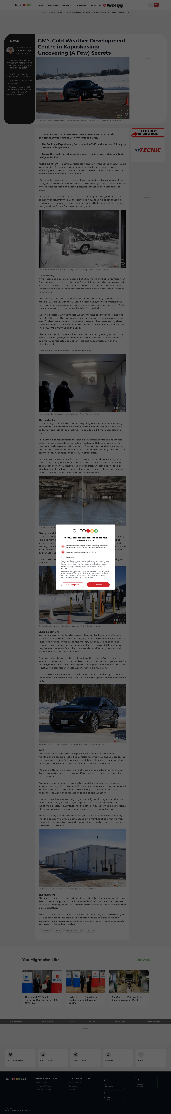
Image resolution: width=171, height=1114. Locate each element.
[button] (85, 557)
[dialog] (85, 557)
